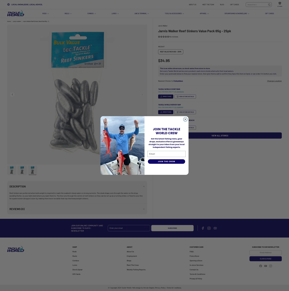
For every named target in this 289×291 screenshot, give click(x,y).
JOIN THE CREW (166, 161)
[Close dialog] (185, 119)
